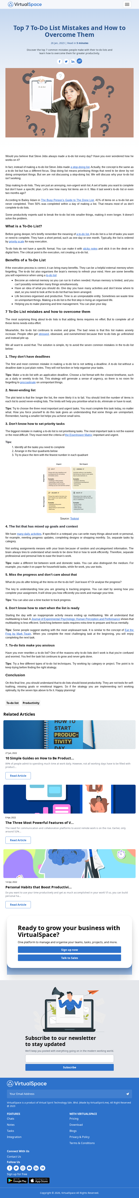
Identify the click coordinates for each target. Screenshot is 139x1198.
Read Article (18, 776)
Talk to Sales (69, 958)
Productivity (31, 703)
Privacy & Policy (80, 1137)
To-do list (12, 703)
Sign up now (69, 950)
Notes (11, 1125)
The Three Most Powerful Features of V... (39, 822)
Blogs (73, 1131)
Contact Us (14, 1156)
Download (76, 1125)
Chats (10, 1118)
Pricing (74, 1118)
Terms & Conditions (82, 1143)
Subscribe (69, 1067)
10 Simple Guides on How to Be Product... (39, 758)
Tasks (10, 1131)
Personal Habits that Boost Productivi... (38, 887)
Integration (14, 1137)
